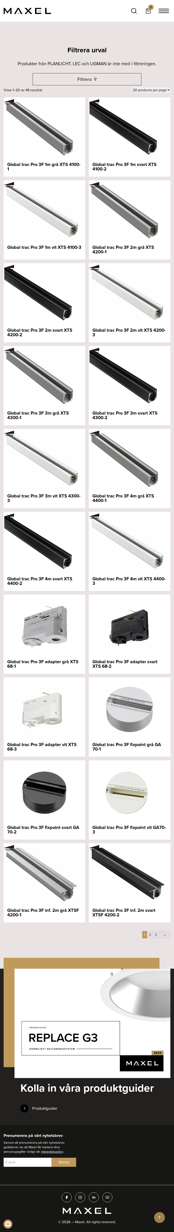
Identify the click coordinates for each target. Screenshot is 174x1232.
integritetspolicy (52, 1151)
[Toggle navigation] (163, 10)
